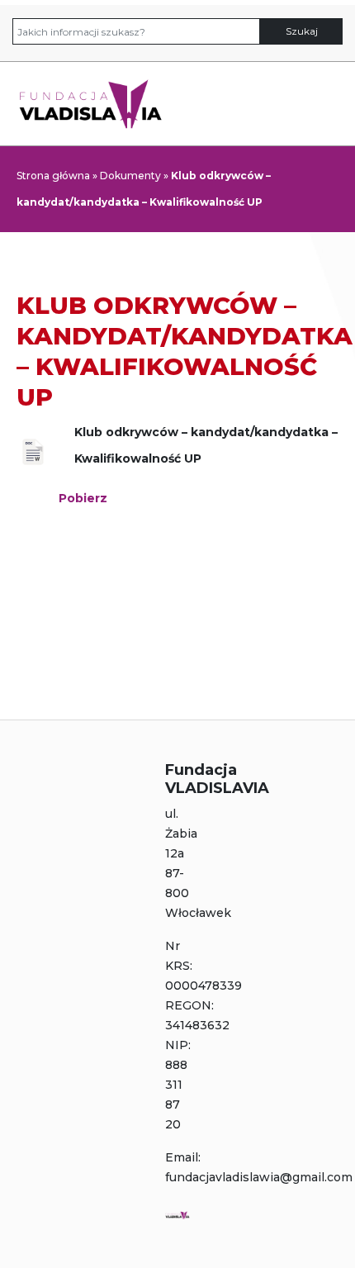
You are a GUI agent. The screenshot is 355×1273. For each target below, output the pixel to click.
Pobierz (83, 498)
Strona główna (53, 175)
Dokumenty (130, 175)
